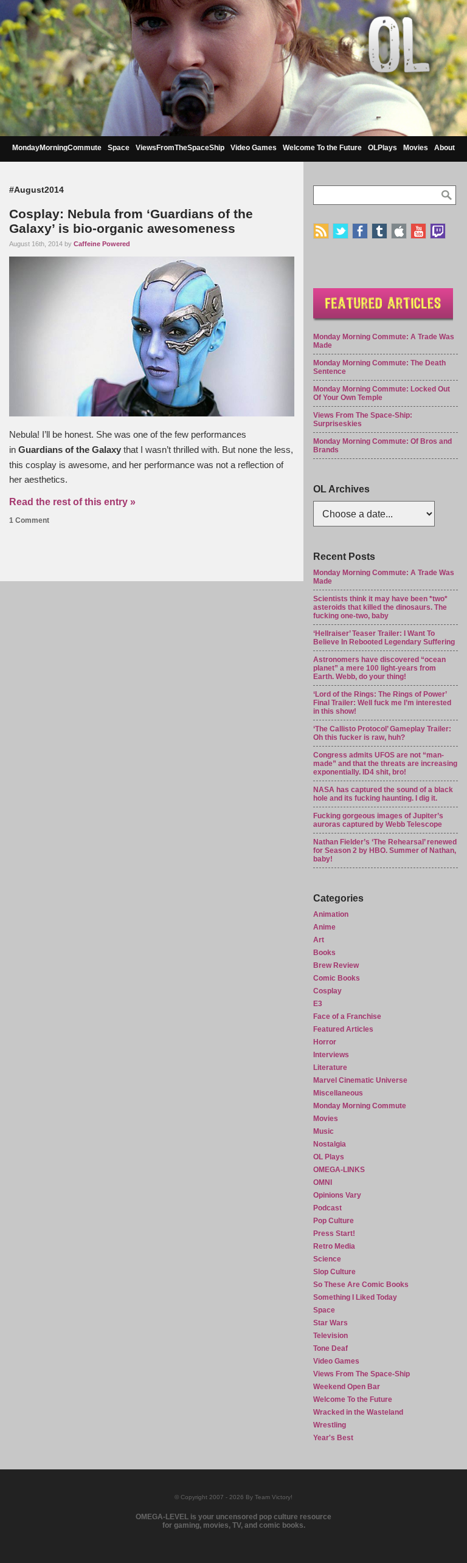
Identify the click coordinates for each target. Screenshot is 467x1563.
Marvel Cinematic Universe (360, 1080)
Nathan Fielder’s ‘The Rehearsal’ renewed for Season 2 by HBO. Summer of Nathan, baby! (385, 850)
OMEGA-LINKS (339, 1169)
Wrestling (329, 1425)
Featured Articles (343, 1029)
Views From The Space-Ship (361, 1374)
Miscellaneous (338, 1093)
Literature (330, 1067)
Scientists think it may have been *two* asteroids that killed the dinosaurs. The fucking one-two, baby (380, 607)
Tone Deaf (330, 1348)
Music (323, 1131)
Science (327, 1259)
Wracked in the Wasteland (358, 1412)
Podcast (327, 1208)
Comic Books (336, 978)
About (444, 147)
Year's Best (333, 1438)
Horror (324, 1042)
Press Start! (334, 1233)
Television (330, 1335)
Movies (415, 147)
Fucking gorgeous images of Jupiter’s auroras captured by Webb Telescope (378, 820)
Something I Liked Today (355, 1297)
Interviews (331, 1055)
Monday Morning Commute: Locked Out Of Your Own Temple (381, 393)
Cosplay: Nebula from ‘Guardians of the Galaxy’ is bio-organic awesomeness (131, 221)
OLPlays (382, 147)
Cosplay (327, 991)
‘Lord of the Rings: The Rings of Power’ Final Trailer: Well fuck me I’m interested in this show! (382, 703)
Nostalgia (329, 1144)
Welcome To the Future (322, 147)
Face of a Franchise (347, 1016)
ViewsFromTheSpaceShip (180, 147)
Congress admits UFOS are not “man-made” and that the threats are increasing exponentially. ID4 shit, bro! (385, 763)
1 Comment (29, 520)
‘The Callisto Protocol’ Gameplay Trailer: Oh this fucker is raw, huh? (382, 733)
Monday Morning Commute (359, 1106)
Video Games (253, 147)
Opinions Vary (337, 1195)
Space (119, 147)
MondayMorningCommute (57, 147)
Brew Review (336, 965)
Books (324, 952)
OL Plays (328, 1157)
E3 (317, 1003)
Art (318, 940)
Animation (330, 914)
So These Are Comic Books (361, 1284)
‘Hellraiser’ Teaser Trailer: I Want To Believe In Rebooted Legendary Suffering (384, 637)
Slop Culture (334, 1272)
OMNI (322, 1182)
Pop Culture (333, 1220)
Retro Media (334, 1246)
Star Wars (330, 1323)
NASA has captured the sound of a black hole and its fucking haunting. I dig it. (383, 793)
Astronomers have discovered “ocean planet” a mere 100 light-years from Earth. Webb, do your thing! (379, 668)
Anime (324, 927)
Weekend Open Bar (346, 1386)
